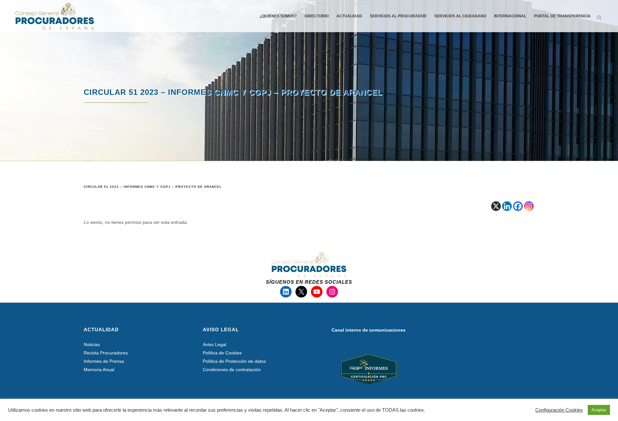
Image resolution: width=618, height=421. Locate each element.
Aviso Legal (214, 344)
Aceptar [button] (599, 409)
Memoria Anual (99, 369)
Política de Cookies (222, 352)
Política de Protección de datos (234, 361)
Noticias (92, 344)
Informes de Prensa (104, 361)
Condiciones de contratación (232, 369)
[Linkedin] (507, 206)
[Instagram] (529, 206)
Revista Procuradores (106, 352)
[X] (496, 206)
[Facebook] (518, 206)
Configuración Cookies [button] (559, 410)
